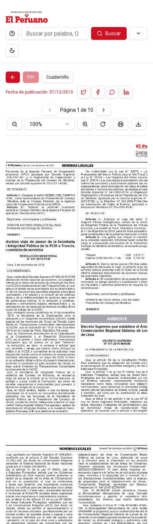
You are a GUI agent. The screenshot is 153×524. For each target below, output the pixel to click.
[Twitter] (83, 92)
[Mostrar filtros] (138, 33)
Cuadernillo (57, 77)
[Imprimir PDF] (120, 124)
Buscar (113, 33)
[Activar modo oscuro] (12, 50)
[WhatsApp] (112, 92)
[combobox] (50, 124)
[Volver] (13, 77)
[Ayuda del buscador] (12, 33)
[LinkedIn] (126, 92)
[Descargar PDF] (138, 124)
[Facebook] (97, 92)
